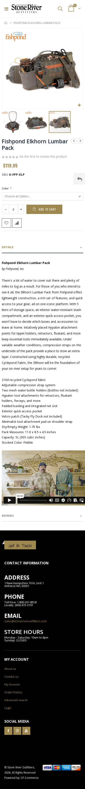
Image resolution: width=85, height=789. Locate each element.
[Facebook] (8, 731)
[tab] (42, 247)
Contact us (11, 677)
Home (5, 22)
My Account (12, 684)
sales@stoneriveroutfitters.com (25, 621)
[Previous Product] (74, 141)
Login (7, 708)
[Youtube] (26, 731)
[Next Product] (80, 141)
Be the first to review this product (43, 156)
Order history (13, 692)
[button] (79, 105)
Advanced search (16, 700)
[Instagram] (17, 731)
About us (10, 669)
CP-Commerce (30, 777)
